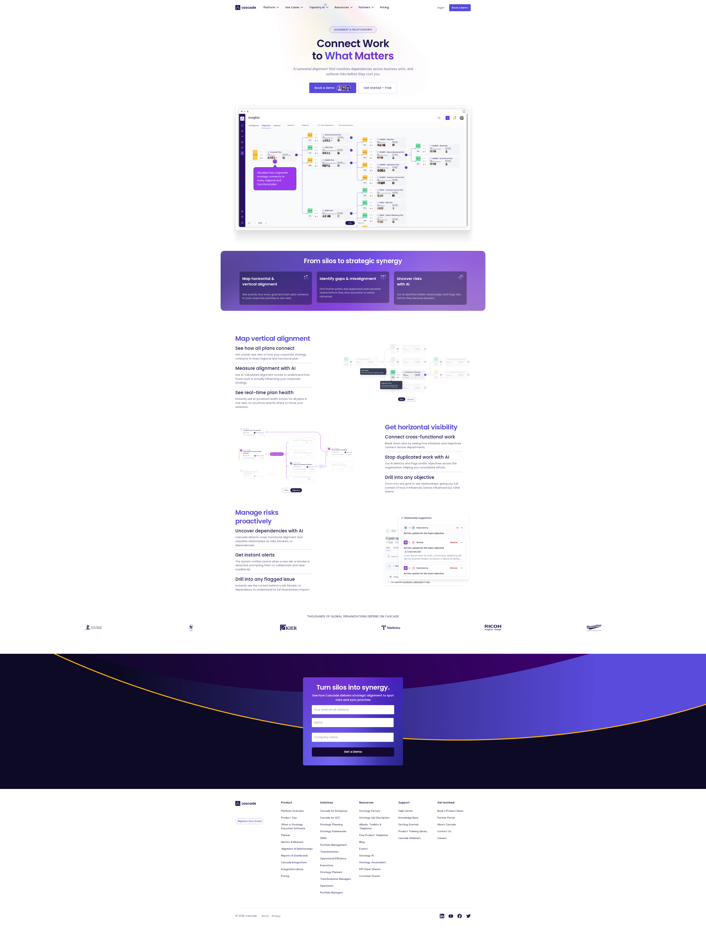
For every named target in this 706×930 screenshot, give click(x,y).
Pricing (384, 7)
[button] (272, 7)
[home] (245, 7)
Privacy (276, 916)
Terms (265, 916)
